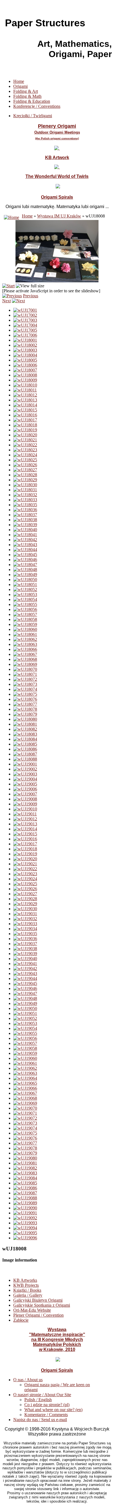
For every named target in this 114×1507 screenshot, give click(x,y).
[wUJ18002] (25, 345)
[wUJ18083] (25, 734)
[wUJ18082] (25, 729)
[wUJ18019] (25, 430)
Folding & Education (31, 101)
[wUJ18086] (25, 749)
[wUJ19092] (25, 1218)
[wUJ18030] (25, 484)
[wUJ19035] (25, 933)
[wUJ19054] (25, 1028)
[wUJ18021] (25, 439)
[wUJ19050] (25, 1008)
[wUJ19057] (25, 1043)
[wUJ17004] (25, 325)
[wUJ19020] (25, 858)
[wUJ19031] (25, 913)
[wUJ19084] (25, 1178)
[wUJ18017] (25, 420)
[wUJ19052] (25, 1018)
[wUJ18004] (25, 355)
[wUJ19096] (25, 1237)
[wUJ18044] (25, 549)
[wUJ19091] (25, 1213)
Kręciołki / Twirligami (32, 115)
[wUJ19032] (25, 918)
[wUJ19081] (25, 1163)
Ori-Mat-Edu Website (32, 1310)
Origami (20, 86)
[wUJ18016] (25, 415)
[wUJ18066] (25, 649)
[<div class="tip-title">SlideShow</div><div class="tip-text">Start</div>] (8, 285)
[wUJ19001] (25, 764)
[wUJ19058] (25, 1048)
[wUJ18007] (25, 370)
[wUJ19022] (25, 868)
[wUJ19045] (25, 983)
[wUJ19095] (25, 1232)
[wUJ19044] (25, 978)
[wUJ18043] (25, 544)
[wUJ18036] (25, 509)
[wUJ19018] (25, 848)
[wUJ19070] (25, 1108)
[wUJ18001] (25, 340)
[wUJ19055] (25, 1033)
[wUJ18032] (25, 494)
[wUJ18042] (25, 539)
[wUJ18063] (25, 644)
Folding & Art (25, 91)
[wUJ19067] (25, 1093)
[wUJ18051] (25, 584)
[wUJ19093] (25, 1223)
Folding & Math (27, 96)
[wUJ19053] (25, 1023)
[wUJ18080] (25, 719)
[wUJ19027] (25, 893)
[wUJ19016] (25, 838)
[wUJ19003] (25, 774)
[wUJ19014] (25, 829)
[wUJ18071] (25, 674)
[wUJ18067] (25, 654)
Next (6, 300)
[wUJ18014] (25, 405)
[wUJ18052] (25, 589)
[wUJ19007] (25, 794)
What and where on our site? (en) (53, 1409)
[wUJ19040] (25, 958)
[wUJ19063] (25, 1073)
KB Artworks (25, 1280)
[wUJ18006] (25, 365)
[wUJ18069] (25, 664)
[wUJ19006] (25, 789)
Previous (30, 295)
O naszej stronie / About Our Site (42, 1394)
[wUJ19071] (25, 1113)
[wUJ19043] (25, 973)
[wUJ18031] (25, 489)
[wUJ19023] (25, 873)
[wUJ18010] (25, 385)
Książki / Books (27, 1290)
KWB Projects (26, 1285)
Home (18, 81)
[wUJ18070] (25, 669)
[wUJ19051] (25, 1013)
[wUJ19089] (25, 1203)
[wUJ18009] (25, 380)
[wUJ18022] (25, 444)
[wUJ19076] (25, 1138)
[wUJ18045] (25, 554)
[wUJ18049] (25, 574)
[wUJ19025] (25, 883)
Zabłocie (20, 1320)
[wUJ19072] (25, 1118)
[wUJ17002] (25, 315)
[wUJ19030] (25, 908)
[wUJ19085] (25, 1183)
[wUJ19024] (25, 878)
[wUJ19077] (25, 1143)
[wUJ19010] (25, 809)
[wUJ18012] (25, 395)
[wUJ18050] (25, 579)
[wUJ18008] (25, 375)
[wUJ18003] (25, 350)
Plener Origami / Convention (38, 1315)
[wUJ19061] (25, 1063)
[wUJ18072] (25, 679)
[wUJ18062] (25, 639)
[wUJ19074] (25, 1128)
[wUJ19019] (25, 853)
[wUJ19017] (25, 843)
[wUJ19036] (25, 938)
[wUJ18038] (25, 519)
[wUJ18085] (25, 744)
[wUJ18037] (25, 514)
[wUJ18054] (25, 599)
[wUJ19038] (25, 948)
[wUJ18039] (25, 524)
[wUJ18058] (25, 619)
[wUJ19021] (25, 863)
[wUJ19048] (25, 998)
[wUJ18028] (25, 474)
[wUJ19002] (25, 769)
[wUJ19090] (25, 1208)
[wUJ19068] (25, 1098)
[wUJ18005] (25, 360)
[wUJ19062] (25, 1068)
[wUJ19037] (25, 943)
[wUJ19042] (25, 968)
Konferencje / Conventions (36, 106)
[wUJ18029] (25, 479)
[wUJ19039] (25, 953)
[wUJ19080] (25, 1158)
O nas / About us (28, 1379)
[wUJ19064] (25, 1078)
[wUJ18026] (25, 464)
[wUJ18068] (25, 659)
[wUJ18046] (25, 559)
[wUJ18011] (25, 390)
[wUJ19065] (25, 1083)
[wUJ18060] (25, 629)
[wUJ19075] (25, 1133)
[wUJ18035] (25, 504)
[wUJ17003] (25, 320)
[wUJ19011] (25, 814)
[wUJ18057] (25, 614)
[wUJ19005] (25, 784)
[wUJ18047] (25, 564)
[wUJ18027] (25, 469)
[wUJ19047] (25, 993)
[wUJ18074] (25, 689)
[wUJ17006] (25, 335)
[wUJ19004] (25, 779)
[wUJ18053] (25, 594)
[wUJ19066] (25, 1088)
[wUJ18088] (25, 759)
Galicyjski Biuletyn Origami (38, 1300)
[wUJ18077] (25, 704)
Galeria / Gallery (27, 1295)
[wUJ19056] (25, 1038)
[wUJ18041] (25, 534)
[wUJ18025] (25, 459)
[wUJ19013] (25, 824)
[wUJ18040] (25, 529)
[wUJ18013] (25, 400)
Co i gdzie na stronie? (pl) (46, 1404)
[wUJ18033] (25, 499)
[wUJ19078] (25, 1148)
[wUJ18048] (25, 569)
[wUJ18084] (25, 739)
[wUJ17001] (25, 310)
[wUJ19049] (25, 1003)
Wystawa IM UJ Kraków (59, 216)
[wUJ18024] (25, 454)
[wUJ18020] (25, 435)
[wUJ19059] (25, 1053)
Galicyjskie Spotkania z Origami (41, 1305)
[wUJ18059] (25, 624)
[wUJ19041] (25, 963)
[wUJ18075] (25, 694)
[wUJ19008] (25, 799)
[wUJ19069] (25, 1103)
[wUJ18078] (25, 709)
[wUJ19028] (25, 898)
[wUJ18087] (25, 754)
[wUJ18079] (25, 714)
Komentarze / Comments (46, 1414)
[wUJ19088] (25, 1198)
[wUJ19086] (25, 1188)
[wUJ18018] (25, 425)
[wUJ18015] (25, 410)
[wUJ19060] (25, 1058)
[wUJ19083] (25, 1173)
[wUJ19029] (25, 903)
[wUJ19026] (25, 888)
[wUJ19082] (25, 1168)
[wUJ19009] (25, 804)
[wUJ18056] (25, 609)
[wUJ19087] (25, 1193)
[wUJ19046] (25, 988)
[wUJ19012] (25, 819)
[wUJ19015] (25, 833)
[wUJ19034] (25, 928)
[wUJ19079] (25, 1153)
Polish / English (38, 1399)
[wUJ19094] (25, 1227)
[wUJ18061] (25, 634)
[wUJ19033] (25, 923)
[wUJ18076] (25, 699)
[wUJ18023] (25, 449)
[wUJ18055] (25, 604)
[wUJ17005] (25, 330)
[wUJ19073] (25, 1123)
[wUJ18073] (25, 684)
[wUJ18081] (25, 724)
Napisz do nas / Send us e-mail (40, 1419)
